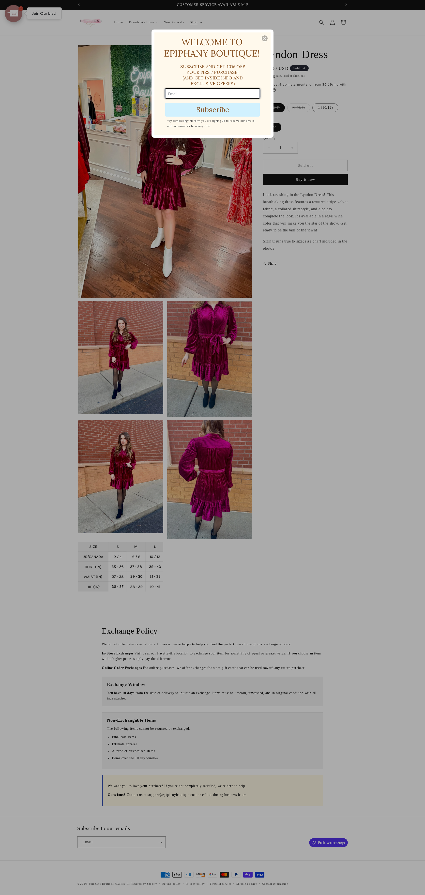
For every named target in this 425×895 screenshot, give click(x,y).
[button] (265, 38)
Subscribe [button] (212, 109)
